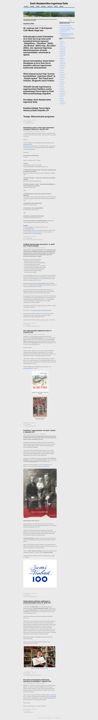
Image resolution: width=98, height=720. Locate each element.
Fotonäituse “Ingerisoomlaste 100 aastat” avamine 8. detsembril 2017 (39, 431)
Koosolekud (34, 425)
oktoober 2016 (62, 94)
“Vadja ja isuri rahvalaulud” (51, 696)
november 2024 (62, 49)
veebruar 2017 (62, 88)
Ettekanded (32, 122)
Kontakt (61, 6)
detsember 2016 (62, 91)
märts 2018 (62, 81)
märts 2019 (62, 72)
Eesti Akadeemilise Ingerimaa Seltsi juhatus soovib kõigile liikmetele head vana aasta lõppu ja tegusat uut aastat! (67, 34)
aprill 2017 (62, 84)
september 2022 (62, 55)
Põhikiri (32, 6)
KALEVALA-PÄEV (28, 24)
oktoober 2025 (62, 42)
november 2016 (62, 93)
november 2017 (62, 82)
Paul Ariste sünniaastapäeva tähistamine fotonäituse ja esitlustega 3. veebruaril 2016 (37, 680)
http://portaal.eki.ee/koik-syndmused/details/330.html (41, 310)
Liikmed (37, 6)
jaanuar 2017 (62, 89)
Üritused (43, 6)
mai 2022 (61, 56)
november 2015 (62, 103)
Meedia (56, 6)
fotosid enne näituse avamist (44, 466)
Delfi (47, 668)
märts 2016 (62, 100)
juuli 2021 (61, 60)
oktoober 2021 (62, 58)
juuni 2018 (62, 79)
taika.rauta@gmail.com (27, 144)
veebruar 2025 (62, 46)
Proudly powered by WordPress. (42, 717)
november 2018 (62, 77)
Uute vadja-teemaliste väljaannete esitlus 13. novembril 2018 (37, 331)
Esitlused (28, 122)
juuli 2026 (61, 41)
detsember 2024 (62, 48)
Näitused (34, 596)
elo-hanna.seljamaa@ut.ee (31, 149)
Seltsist (26, 6)
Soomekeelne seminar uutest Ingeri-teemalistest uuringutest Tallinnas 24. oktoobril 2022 (38, 128)
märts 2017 (62, 86)
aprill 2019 (62, 70)
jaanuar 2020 (62, 65)
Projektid (49, 6)
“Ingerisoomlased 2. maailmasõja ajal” (66, 27)
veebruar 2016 (62, 101)
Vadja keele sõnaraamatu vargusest (65, 25)
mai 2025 (61, 44)
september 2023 (62, 51)
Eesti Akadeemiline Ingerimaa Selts (49, 3)
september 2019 (62, 67)
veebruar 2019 (62, 74)
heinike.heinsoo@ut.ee (27, 368)
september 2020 (62, 63)
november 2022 (62, 53)
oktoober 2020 (62, 61)
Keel (31, 425)
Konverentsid (40, 239)
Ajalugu (27, 239)
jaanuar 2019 (62, 75)
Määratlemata (29, 121)
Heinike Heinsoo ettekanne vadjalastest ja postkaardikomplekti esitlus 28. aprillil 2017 (37, 602)
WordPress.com (58, 717)
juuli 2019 (61, 68)
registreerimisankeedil (41, 283)
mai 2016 (61, 96)
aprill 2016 (62, 98)
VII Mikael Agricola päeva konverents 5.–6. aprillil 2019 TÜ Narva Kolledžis (39, 245)
